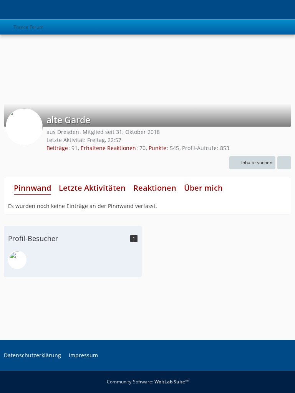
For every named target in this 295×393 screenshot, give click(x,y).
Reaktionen (154, 188)
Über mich (203, 188)
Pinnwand (32, 188)
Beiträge (57, 148)
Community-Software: (148, 381)
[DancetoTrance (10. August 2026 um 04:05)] (17, 260)
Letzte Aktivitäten (92, 188)
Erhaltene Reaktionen (108, 148)
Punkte (157, 148)
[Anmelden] (265, 9)
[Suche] (246, 9)
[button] (252, 162)
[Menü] (285, 9)
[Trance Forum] (3, 9)
